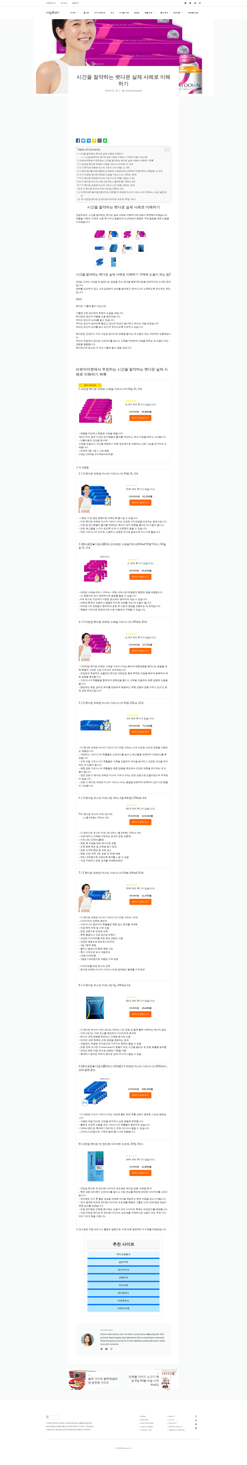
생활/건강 (148, 13)
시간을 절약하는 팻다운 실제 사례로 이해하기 (101, 153)
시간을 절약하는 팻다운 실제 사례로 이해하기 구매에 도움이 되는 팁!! (115, 157)
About (75, 3)
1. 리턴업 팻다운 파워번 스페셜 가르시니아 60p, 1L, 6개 (106, 164)
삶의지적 (123, 1262)
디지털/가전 (124, 13)
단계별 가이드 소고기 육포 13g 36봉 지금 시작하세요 (144, 1381)
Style (64, 3)
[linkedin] (185, 3)
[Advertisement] (123, 118)
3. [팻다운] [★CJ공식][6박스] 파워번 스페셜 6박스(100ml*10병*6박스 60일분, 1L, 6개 (120, 171)
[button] (165, 150)
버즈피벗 (123, 1285)
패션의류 (176, 13)
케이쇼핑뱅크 (123, 1254)
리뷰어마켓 (123, 1308)
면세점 (136, 13)
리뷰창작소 (123, 1300)
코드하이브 (123, 1269)
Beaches (144, 1420)
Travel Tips (146, 1430)
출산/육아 (164, 13)
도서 (112, 13)
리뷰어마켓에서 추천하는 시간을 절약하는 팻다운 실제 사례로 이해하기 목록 (116, 160)
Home (73, 13)
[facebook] (190, 3)
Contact (51, 3)
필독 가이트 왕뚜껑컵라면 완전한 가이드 (103, 1381)
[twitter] (195, 3)
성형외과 (123, 1277)
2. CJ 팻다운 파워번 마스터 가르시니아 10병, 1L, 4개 (104, 167)
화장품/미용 (193, 13)
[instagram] (200, 3)
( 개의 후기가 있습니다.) (140, 404)
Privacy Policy (175, 1427)
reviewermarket (133, 90)
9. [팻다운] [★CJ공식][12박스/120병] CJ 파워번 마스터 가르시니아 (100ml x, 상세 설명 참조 (124, 194)
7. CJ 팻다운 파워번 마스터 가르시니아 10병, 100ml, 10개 (107, 185)
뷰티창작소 (123, 1292)
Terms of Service (177, 1430)
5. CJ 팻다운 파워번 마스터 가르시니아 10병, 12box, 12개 (107, 178)
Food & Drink (147, 1427)
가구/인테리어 (100, 13)
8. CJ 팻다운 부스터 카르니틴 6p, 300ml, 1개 (102, 188)
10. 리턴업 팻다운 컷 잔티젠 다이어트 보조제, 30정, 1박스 (108, 199)
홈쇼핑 (86, 13)
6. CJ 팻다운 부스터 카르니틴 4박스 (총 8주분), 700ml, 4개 (107, 181)
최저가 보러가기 (140, 417)
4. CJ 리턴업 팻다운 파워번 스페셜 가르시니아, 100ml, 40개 (107, 174)
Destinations (147, 1423)
